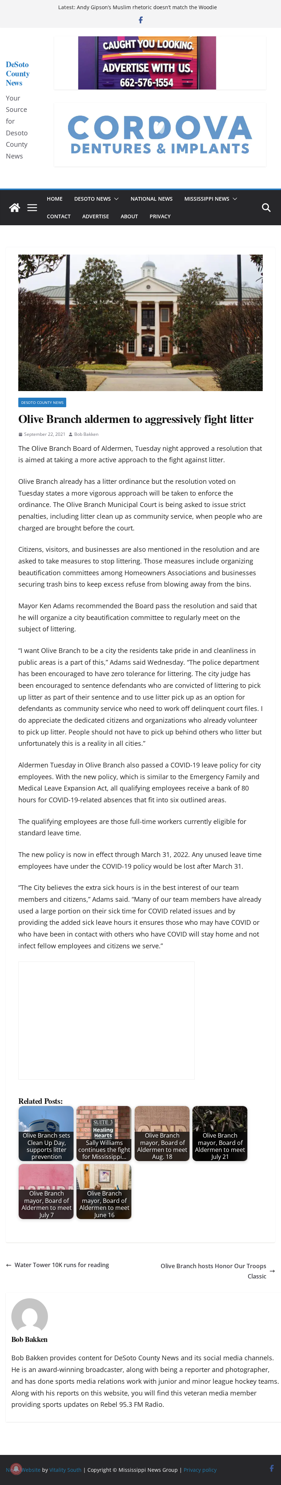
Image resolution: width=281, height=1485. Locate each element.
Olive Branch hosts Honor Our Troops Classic (213, 1271)
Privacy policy (200, 1469)
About (129, 216)
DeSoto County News (18, 73)
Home (55, 198)
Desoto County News (42, 402)
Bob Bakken (86, 434)
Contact (59, 216)
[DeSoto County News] (14, 207)
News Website (23, 1469)
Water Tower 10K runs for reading (62, 1265)
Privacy (160, 216)
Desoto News (92, 198)
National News (152, 198)
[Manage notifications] (16, 1469)
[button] (115, 199)
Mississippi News (206, 198)
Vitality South (65, 1469)
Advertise (95, 216)
